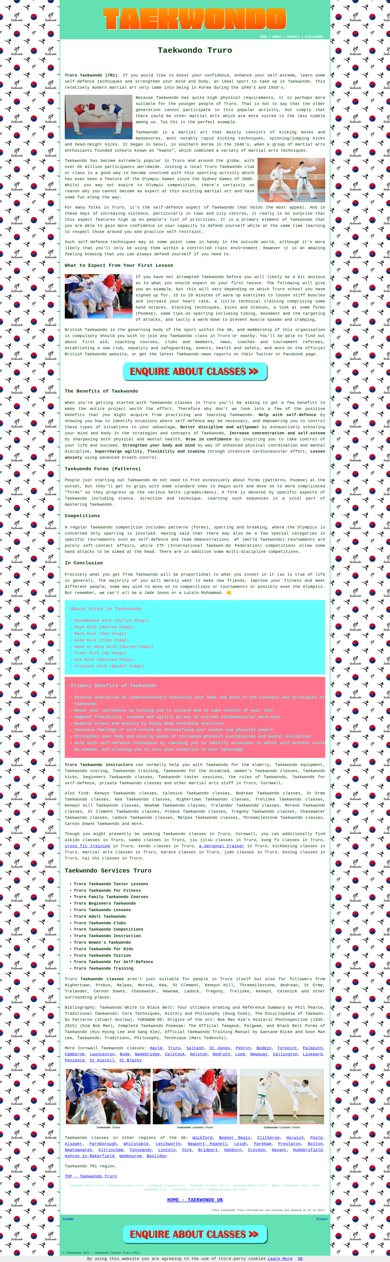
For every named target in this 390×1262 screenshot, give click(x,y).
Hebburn (233, 1150)
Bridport (208, 1150)
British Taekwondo (86, 330)
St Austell (102, 1060)
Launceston (102, 1054)
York (187, 1150)
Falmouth (313, 1048)
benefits (307, 402)
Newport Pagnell (207, 1144)
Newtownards (78, 1150)
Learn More (280, 1259)
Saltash (195, 1048)
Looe (240, 1054)
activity (269, 110)
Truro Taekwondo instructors (99, 765)
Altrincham (110, 1150)
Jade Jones (156, 593)
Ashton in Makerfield (89, 1156)
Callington (285, 1054)
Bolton (315, 1144)
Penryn (243, 1048)
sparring (114, 533)
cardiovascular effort (279, 451)
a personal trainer (221, 846)
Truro (174, 1048)
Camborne (75, 1054)
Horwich (295, 1138)
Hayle (156, 1048)
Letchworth (168, 1144)
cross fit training (87, 846)
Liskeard (313, 1054)
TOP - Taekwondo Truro (91, 1176)
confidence (216, 75)
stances (259, 307)
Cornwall (271, 783)
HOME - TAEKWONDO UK (195, 1200)
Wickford (202, 1138)
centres (237, 213)
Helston (198, 1054)
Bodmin (264, 1048)
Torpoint (287, 1048)
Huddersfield (308, 1150)
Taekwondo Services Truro (108, 871)
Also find (76, 793)
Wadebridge (147, 1054)
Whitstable (136, 1144)
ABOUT (276, 37)
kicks (111, 144)
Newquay (259, 1054)
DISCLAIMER (314, 37)
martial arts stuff (211, 783)
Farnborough (103, 1144)
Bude (125, 1054)
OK (300, 1259)
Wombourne (130, 1156)
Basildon (157, 1156)
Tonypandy (141, 1150)
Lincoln (167, 1150)
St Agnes (219, 1048)
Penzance (75, 1060)
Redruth (221, 1054)
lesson (253, 283)
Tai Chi (169, 122)
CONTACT (293, 37)
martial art (123, 87)
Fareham (262, 1144)
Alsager (73, 1144)
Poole (316, 1138)
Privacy (321, 1218)
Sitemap (68, 1218)
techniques (123, 242)
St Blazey (130, 1060)
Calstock (175, 1054)
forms (254, 480)
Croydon (256, 1150)
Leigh (240, 1144)
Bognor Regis (235, 1138)
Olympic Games (158, 179)
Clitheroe (268, 1138)
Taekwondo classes (122, 1048)
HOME (263, 37)
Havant (279, 1150)
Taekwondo (299, 81)
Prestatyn (289, 1144)
